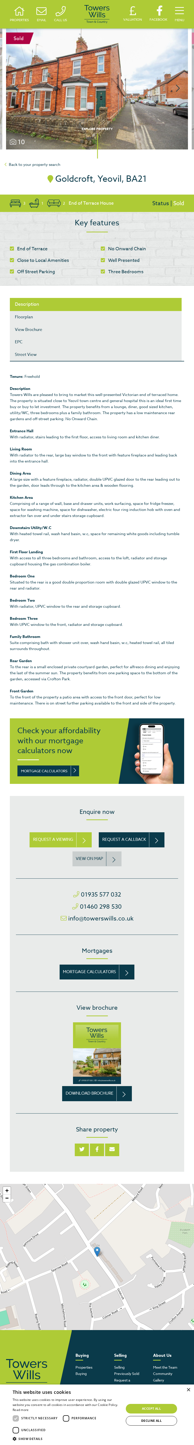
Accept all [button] (151, 1408)
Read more (21, 1410)
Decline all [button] (151, 1421)
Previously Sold (126, 1373)
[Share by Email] (112, 1150)
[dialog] (97, 1415)
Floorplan (24, 317)
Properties (84, 1367)
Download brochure (89, 1093)
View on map (89, 859)
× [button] (188, 1390)
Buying (81, 1373)
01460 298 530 (101, 906)
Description (27, 304)
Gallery (158, 1380)
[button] (97, 1252)
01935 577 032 (101, 894)
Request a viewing (53, 840)
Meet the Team (165, 1367)
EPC (18, 342)
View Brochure (28, 330)
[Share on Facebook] (97, 1150)
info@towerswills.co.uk (101, 918)
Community (163, 1373)
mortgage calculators (44, 770)
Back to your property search (34, 164)
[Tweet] (82, 1150)
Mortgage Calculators (89, 972)
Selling (119, 1367)
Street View (26, 355)
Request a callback (124, 840)
